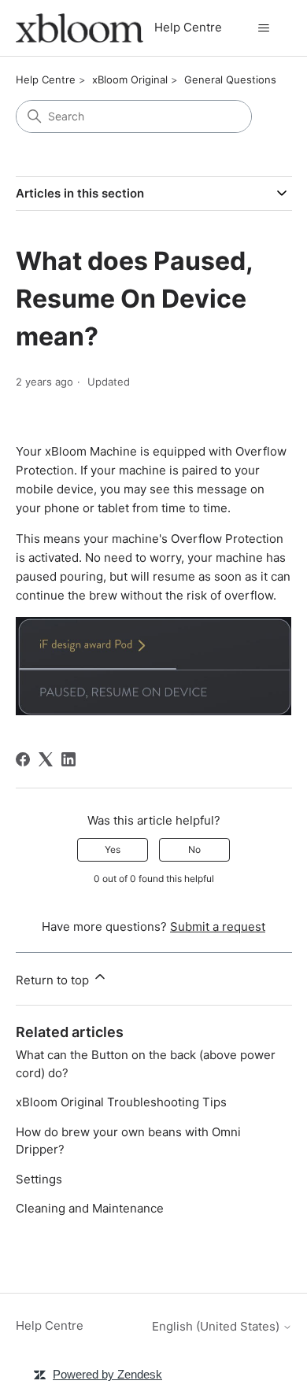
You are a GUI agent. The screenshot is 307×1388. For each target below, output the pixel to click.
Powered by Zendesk (107, 1374)
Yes (112, 849)
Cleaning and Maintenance (90, 1208)
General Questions (230, 79)
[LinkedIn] (68, 759)
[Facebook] (23, 759)
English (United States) (217, 1326)
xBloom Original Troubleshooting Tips (121, 1102)
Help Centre (46, 79)
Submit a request (217, 926)
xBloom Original (130, 79)
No (194, 849)
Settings (39, 1179)
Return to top (54, 980)
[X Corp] (46, 759)
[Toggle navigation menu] (264, 28)
